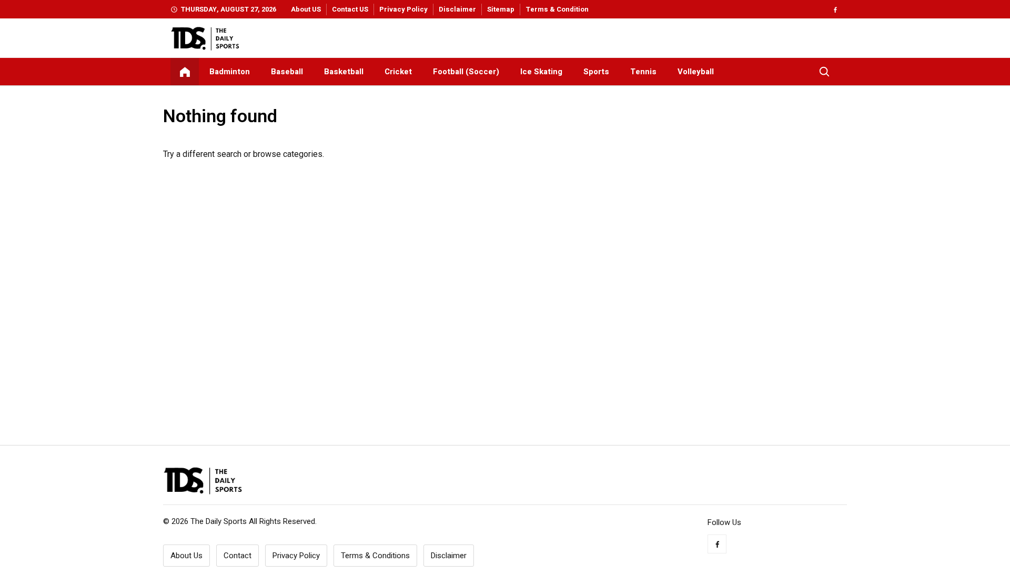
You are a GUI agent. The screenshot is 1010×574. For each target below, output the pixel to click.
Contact (237, 555)
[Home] (184, 71)
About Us (186, 555)
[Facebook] (835, 9)
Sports (596, 71)
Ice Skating (541, 71)
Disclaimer (457, 9)
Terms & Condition (557, 9)
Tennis (643, 71)
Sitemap (500, 9)
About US (306, 9)
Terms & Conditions (375, 555)
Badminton (229, 71)
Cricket (398, 71)
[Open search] (824, 71)
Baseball (287, 71)
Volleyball (696, 71)
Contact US (350, 9)
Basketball (343, 71)
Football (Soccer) (466, 71)
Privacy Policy (403, 9)
